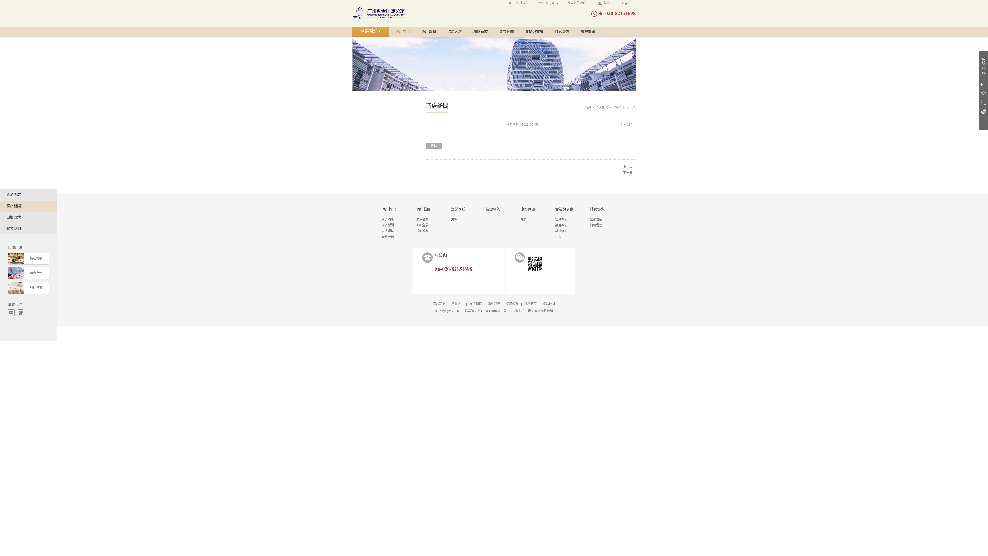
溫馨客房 (454, 31)
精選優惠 (562, 31)
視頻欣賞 (422, 231)
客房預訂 (369, 31)
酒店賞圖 (428, 31)
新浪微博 (983, 111)
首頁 (588, 107)
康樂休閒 (506, 31)
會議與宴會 (534, 31)
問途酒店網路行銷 (540, 311)
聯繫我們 (13, 228)
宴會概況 (561, 225)
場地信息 (561, 231)
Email (983, 84)
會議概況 (561, 219)
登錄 (607, 3)
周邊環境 (13, 217)
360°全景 (422, 225)
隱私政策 (530, 304)
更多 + (455, 219)
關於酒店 (13, 195)
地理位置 (36, 288)
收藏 (983, 93)
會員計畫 (588, 31)
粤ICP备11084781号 (491, 311)
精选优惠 (36, 258)
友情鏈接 (476, 304)
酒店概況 (402, 31)
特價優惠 (596, 225)
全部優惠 (596, 219)
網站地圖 (549, 304)
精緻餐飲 (480, 31)
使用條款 (512, 304)
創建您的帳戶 (577, 3)
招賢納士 (457, 304)
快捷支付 (522, 3)
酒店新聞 (619, 107)
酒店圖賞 (422, 219)
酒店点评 (36, 273)
